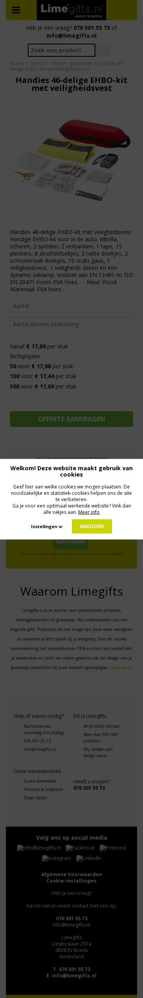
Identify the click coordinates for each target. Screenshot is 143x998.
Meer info (89, 511)
